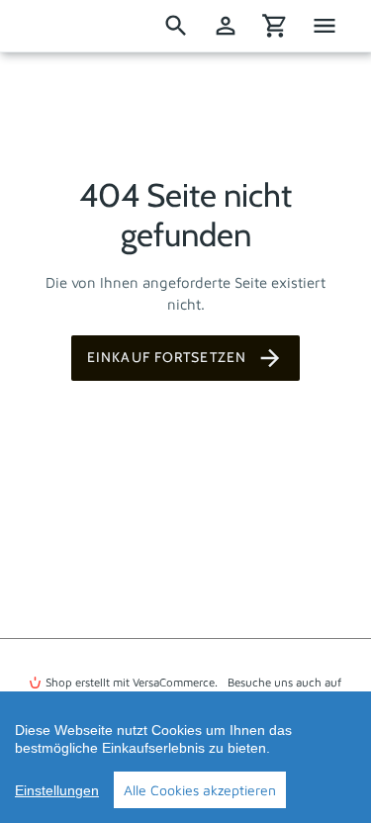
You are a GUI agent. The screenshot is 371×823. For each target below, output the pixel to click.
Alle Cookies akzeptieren (200, 789)
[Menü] (324, 25)
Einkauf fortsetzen (166, 357)
